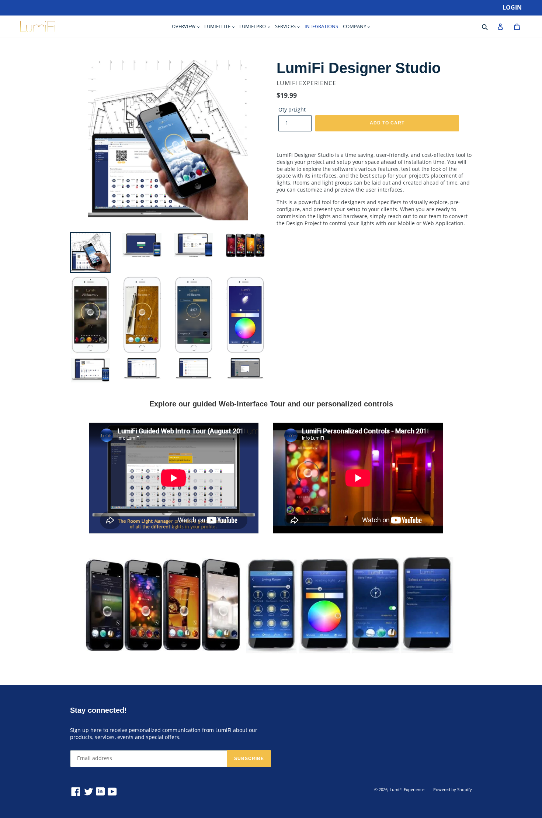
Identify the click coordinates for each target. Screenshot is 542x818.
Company (355, 26)
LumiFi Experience (407, 789)
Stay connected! (98, 710)
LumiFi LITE (218, 26)
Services (286, 26)
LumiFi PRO (253, 26)
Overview (184, 26)
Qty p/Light (292, 109)
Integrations (321, 26)
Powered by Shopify (452, 789)
